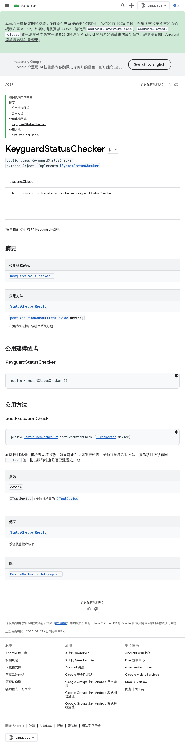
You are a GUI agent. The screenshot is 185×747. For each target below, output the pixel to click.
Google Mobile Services (142, 675)
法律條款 (46, 726)
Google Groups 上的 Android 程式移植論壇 (91, 705)
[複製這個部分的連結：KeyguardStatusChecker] (60, 362)
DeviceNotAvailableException (36, 574)
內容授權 (61, 623)
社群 (32, 726)
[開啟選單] (7, 5)
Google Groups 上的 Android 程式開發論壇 (91, 694)
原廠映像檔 (13, 682)
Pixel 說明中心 (135, 660)
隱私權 (72, 726)
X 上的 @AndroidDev (80, 660)
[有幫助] (169, 84)
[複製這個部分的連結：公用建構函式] (42, 349)
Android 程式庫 (16, 653)
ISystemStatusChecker (79, 166)
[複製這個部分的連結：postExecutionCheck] (53, 419)
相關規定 (11, 660)
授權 (60, 726)
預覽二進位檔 (14, 675)
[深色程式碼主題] (176, 375)
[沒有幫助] (176, 84)
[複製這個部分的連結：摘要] (20, 249)
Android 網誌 (74, 667)
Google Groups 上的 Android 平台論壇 (91, 683)
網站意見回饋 (91, 726)
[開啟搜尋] (123, 5)
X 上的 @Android (77, 653)
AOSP (9, 84)
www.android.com (138, 667)
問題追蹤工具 (134, 689)
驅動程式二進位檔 (18, 689)
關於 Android (14, 726)
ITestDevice (57, 318)
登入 (176, 5)
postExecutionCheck (27, 318)
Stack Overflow (136, 682)
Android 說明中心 (137, 653)
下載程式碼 (13, 667)
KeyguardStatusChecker (30, 276)
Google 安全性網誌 (78, 675)
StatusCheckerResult (28, 306)
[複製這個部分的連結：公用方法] (31, 405)
